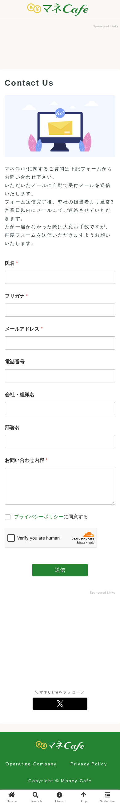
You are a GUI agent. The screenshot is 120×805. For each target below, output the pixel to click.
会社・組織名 (19, 394)
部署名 (12, 427)
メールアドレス (23, 328)
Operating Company (31, 763)
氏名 (11, 263)
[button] (107, 733)
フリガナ (16, 296)
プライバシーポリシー (38, 516)
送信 (60, 570)
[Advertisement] (60, 44)
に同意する (51, 516)
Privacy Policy (88, 763)
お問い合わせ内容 (26, 460)
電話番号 (15, 361)
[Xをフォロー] (60, 704)
